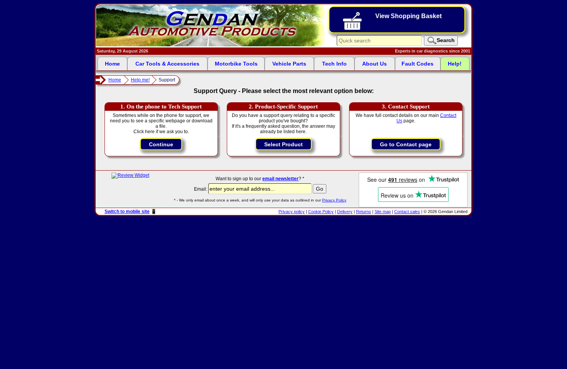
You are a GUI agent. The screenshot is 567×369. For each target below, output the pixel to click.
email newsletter (280, 178)
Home (112, 64)
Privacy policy (291, 211)
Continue (161, 144)
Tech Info (334, 64)
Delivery (345, 211)
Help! (455, 64)
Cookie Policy (321, 211)
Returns (363, 211)
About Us (374, 64)
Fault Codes (418, 64)
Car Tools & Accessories (167, 64)
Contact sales (407, 211)
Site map (383, 211)
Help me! (140, 80)
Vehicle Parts (289, 64)
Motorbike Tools (236, 64)
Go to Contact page (406, 144)
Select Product (283, 144)
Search (446, 40)
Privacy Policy (334, 200)
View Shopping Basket (408, 16)
